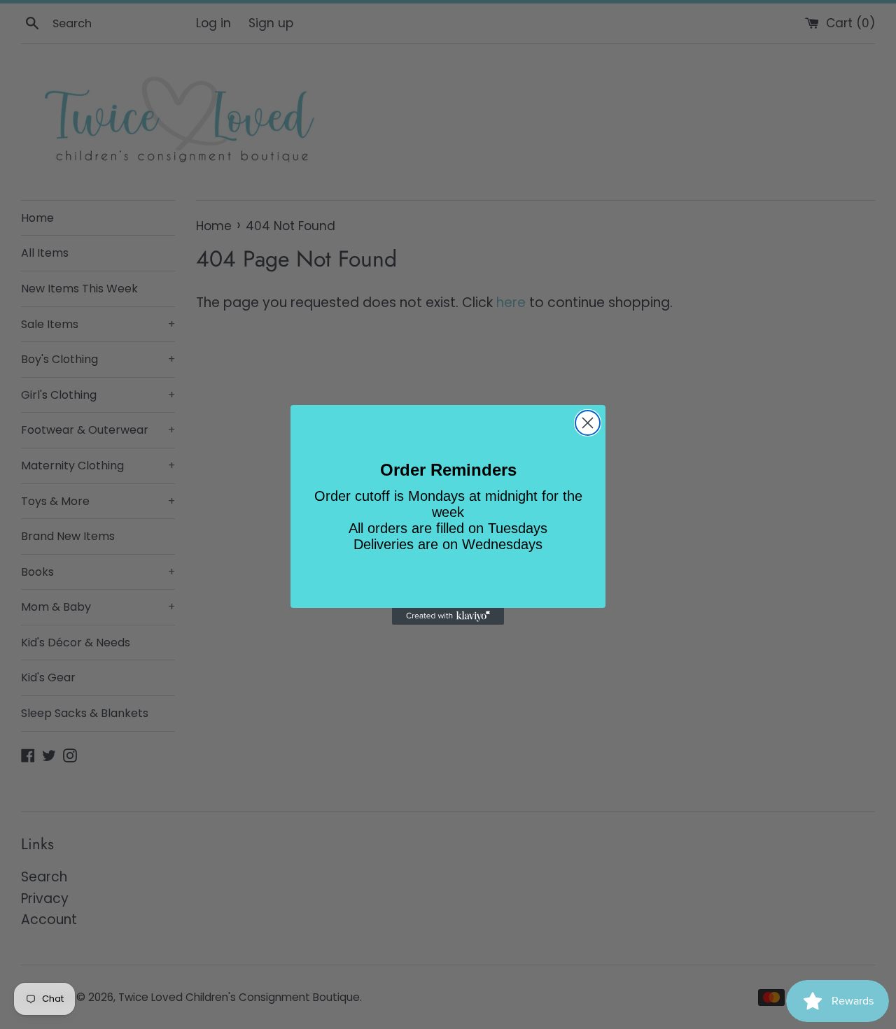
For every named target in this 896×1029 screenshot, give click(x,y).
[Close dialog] (587, 423)
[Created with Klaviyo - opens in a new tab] (448, 616)
